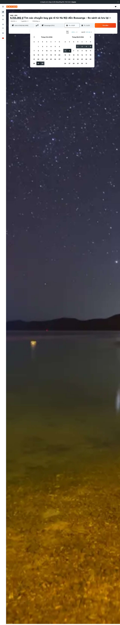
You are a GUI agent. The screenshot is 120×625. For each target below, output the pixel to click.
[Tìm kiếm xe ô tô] (3, 19)
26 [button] (55, 59)
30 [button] (42, 63)
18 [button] (51, 55)
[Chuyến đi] (3, 33)
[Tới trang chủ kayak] (11, 7)
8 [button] (38, 51)
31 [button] (86, 63)
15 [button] (38, 55)
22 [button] (38, 59)
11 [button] (50, 51)
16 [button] (42, 55)
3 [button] (46, 46)
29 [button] (38, 63)
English (74, 2)
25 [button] (51, 59)
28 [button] (34, 63)
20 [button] (59, 55)
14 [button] (34, 55)
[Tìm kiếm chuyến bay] (3, 12)
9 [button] (42, 51)
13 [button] (59, 51)
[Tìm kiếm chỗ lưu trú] (3, 15)
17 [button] (46, 55)
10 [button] (47, 51)
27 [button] (59, 59)
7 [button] (73, 51)
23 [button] (42, 59)
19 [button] (55, 55)
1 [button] (38, 46)
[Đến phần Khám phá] (3, 24)
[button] (118, 2)
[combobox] (14, 21)
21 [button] (34, 59)
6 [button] (59, 46)
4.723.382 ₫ (16, 17)
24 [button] (47, 59)
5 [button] (55, 46)
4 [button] (90, 46)
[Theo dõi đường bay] (3, 28)
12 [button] (55, 51)
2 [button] (42, 46)
